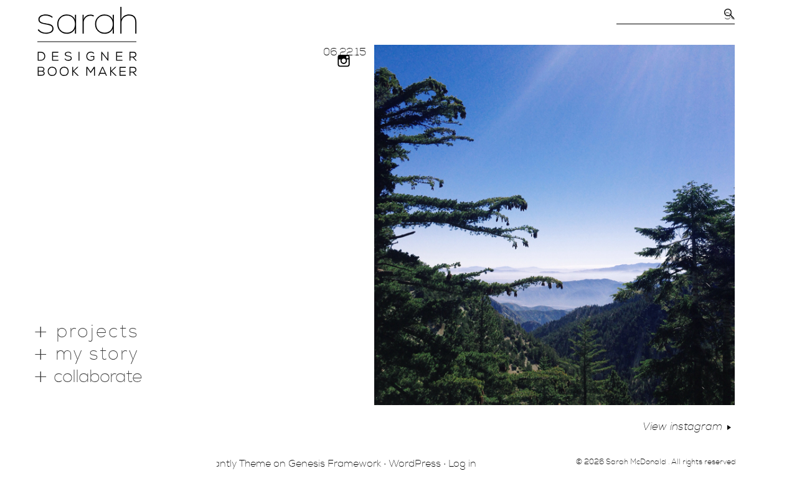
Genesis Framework (334, 463)
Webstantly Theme (227, 463)
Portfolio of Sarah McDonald (87, 41)
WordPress (415, 463)
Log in (462, 463)
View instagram (682, 426)
